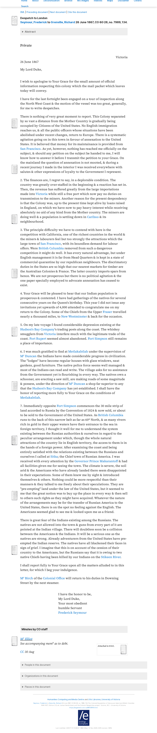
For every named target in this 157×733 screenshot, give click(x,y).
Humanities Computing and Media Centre (65, 699)
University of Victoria (110, 699)
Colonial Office (54, 578)
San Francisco (30, 149)
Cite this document (77, 12)
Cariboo (93, 217)
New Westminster (74, 316)
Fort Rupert (37, 338)
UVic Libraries (94, 699)
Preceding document (37, 12)
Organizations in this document (41, 675)
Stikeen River (111, 557)
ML (22, 12)
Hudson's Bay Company (37, 329)
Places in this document (37, 686)
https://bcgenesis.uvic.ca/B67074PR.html (83, 707)
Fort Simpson (97, 338)
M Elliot (26, 639)
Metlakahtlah (78, 351)
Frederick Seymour (72, 612)
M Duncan (28, 356)
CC (22, 652)
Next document (58, 12)
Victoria (42, 194)
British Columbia (51, 248)
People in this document (38, 664)
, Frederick (33, 22)
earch (25, 6)
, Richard (63, 22)
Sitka (54, 456)
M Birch (26, 578)
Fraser (107, 312)
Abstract (30, 31)
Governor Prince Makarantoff (96, 461)
